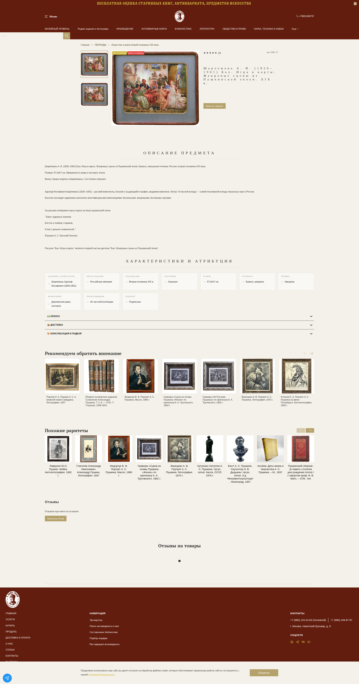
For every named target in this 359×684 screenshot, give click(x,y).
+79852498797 (306, 16)
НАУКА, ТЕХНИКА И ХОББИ (269, 29)
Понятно (264, 673)
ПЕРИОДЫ (100, 45)
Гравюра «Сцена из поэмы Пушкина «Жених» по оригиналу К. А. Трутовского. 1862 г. (149, 472)
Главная (85, 45)
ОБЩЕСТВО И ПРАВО (234, 29)
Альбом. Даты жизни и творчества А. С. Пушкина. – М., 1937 (270, 469)
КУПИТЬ (10, 625)
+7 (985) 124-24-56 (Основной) (308, 620)
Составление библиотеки (104, 632)
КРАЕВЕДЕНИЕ (125, 29)
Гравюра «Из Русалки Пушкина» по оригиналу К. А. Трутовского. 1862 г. (218, 400)
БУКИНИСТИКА (183, 29)
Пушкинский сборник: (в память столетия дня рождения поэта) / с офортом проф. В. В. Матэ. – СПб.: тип (300, 472)
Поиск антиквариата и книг (104, 626)
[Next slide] (193, 94)
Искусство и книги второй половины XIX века (135, 45)
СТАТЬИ (10, 649)
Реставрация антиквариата (104, 644)
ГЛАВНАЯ (11, 613)
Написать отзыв (55, 518)
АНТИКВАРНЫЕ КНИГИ (154, 29)
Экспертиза (96, 620)
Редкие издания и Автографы (93, 29)
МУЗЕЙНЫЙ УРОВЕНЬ (57, 29)
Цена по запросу (214, 105)
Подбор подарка (98, 638)
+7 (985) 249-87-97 (341, 620)
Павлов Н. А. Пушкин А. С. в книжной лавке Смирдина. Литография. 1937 (61, 400)
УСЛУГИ (10, 619)
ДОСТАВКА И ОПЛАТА (18, 637)
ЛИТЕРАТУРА (207, 29)
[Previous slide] (117, 94)
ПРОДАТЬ (11, 631)
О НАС (9, 643)
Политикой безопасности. (101, 674)
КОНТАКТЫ (12, 655)
